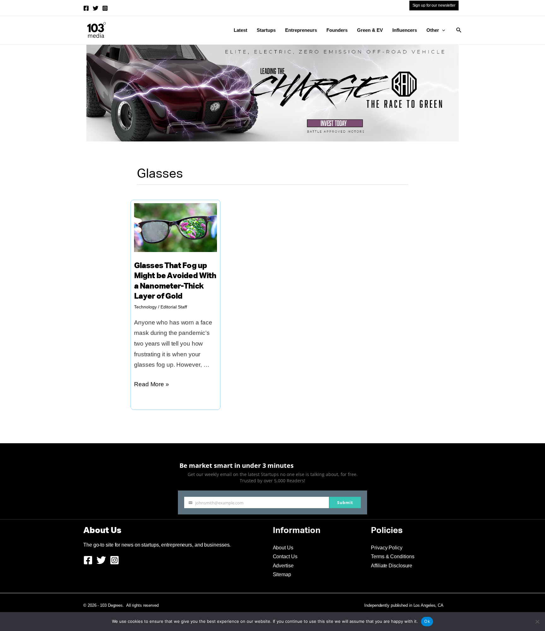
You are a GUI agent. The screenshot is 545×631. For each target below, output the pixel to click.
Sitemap (282, 574)
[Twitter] (95, 8)
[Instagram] (105, 8)
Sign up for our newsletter (434, 5)
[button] (442, 30)
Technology (145, 306)
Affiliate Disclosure (391, 565)
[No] (537, 621)
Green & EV (370, 30)
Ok (427, 621)
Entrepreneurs (301, 30)
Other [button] (432, 30)
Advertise (283, 565)
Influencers (404, 30)
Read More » (151, 385)
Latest (240, 30)
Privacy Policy (386, 547)
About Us (283, 547)
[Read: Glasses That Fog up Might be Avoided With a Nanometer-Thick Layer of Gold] (175, 227)
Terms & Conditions (392, 556)
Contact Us (285, 556)
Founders (337, 30)
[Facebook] (86, 8)
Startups (266, 30)
